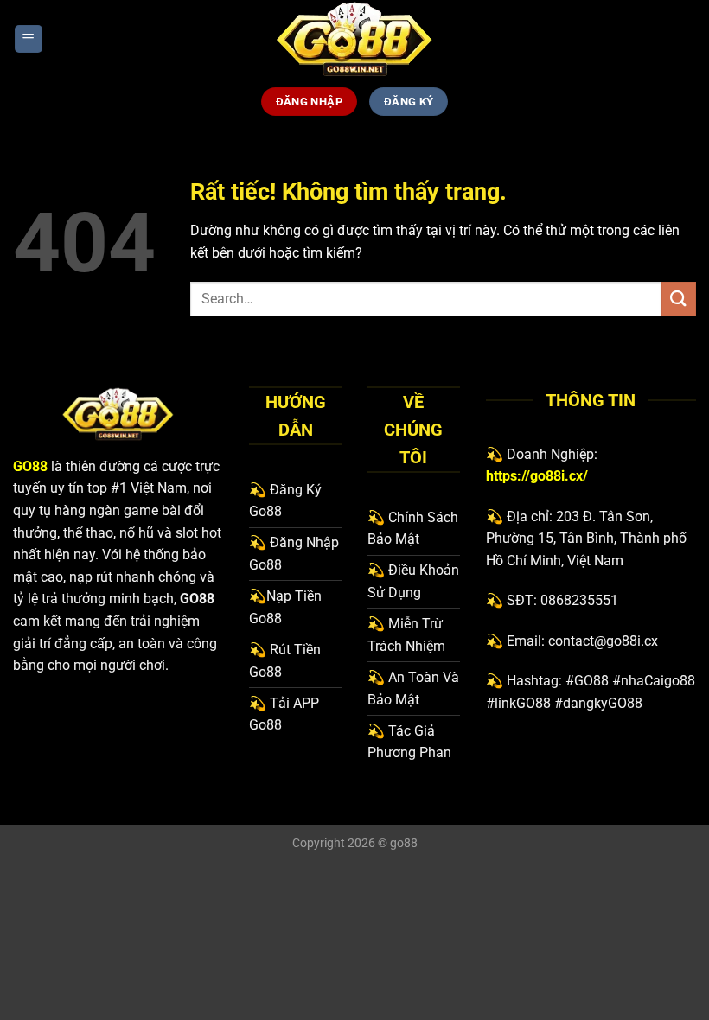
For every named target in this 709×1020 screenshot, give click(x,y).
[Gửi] (678, 299)
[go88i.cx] (354, 39)
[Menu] (28, 39)
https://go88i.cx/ (537, 476)
